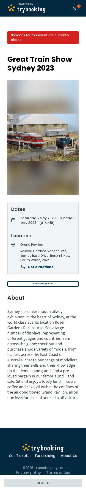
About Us (69, 455)
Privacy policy (28, 472)
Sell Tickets (19, 455)
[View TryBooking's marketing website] (43, 448)
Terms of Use (58, 472)
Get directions (40, 267)
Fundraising (45, 455)
